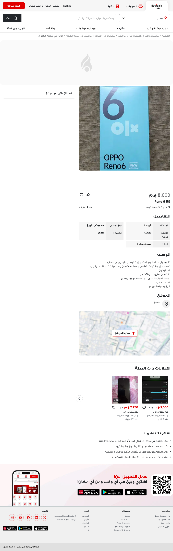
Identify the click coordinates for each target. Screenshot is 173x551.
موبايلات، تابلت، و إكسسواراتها (144, 35)
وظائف (50, 28)
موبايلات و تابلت (86, 28)
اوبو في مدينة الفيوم (51, 35)
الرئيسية (166, 35)
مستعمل (145, 244)
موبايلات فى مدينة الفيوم (79, 35)
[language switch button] (67, 6)
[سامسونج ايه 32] (155, 398)
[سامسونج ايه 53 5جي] (125, 398)
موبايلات (122, 35)
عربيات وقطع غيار (157, 28)
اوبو (148, 225)
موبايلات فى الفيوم (105, 35)
